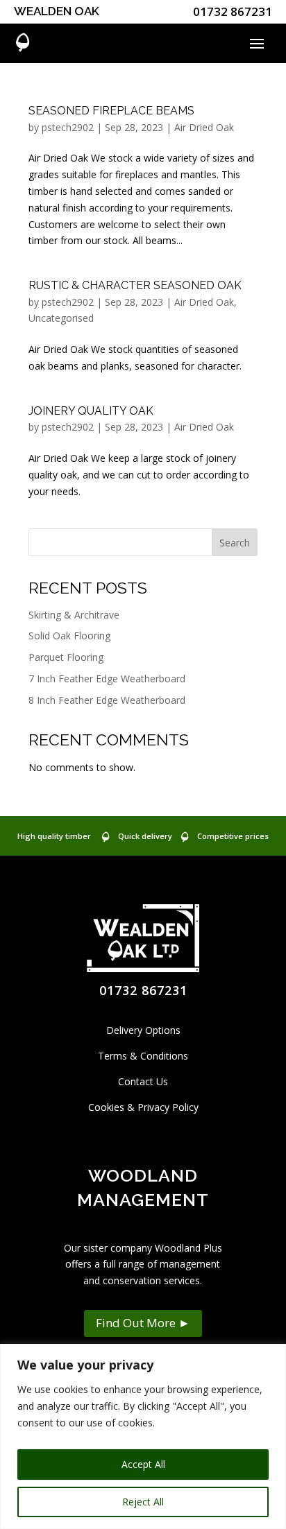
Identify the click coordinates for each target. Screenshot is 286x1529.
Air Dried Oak (204, 127)
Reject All (143, 1501)
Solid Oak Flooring (69, 635)
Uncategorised (61, 318)
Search (234, 542)
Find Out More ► (143, 1323)
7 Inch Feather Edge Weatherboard (106, 678)
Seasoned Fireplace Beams (111, 110)
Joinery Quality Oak (90, 410)
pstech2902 (68, 127)
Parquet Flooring (65, 657)
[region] (143, 1436)
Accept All (143, 1464)
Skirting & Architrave (73, 614)
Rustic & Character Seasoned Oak (135, 285)
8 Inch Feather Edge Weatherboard (106, 700)
